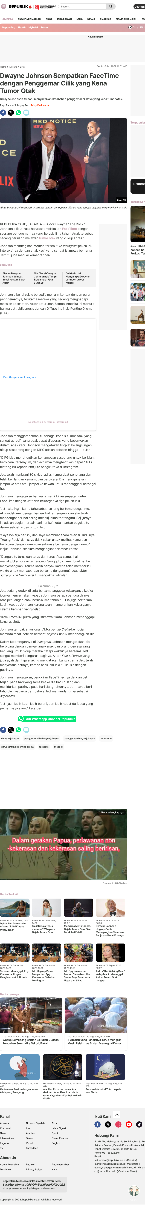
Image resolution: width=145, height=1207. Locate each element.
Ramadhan (32, 1147)
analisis (105, 19)
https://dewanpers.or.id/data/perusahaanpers (28, 1188)
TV (1, 1147)
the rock (58, 746)
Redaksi (30, 1164)
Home (3, 66)
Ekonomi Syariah (29, 19)
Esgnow (4, 1143)
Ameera (4, 1123)
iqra (80, 19)
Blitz (22, 66)
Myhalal (33, 27)
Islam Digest (59, 1128)
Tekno (44, 27)
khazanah (64, 19)
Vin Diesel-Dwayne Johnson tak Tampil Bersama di (45, 278)
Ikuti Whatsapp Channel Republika (50, 719)
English (56, 1143)
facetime (43, 746)
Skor (54, 1123)
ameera (7, 19)
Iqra (28, 1128)
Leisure (13, 66)
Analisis (30, 1133)
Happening (8, 27)
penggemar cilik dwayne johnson (41, 738)
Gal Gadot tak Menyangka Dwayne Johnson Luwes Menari (78, 278)
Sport (55, 1133)
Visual (29, 1143)
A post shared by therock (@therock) (48, 421)
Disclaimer (6, 1169)
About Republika (9, 1164)
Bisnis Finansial (126, 19)
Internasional (7, 1138)
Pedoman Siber (60, 1164)
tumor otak (47, 238)
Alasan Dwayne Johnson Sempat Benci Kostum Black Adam (13, 278)
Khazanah (5, 1128)
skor (49, 19)
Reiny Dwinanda (40, 105)
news (91, 19)
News (3, 1133)
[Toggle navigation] (3, 6)
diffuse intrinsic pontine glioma (17, 746)
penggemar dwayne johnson (80, 738)
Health (22, 27)
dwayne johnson (10, 738)
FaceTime (69, 229)
